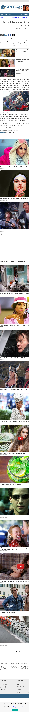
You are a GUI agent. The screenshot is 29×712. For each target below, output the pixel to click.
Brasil (18, 684)
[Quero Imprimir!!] (2, 35)
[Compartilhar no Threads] (13, 35)
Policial (20, 14)
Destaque (13, 132)
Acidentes (19, 683)
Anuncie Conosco (4, 684)
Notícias (8, 14)
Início (2, 14)
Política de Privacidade (5, 687)
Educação (19, 689)
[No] (27, 707)
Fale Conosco (3, 683)
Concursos (19, 687)
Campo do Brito (8, 132)
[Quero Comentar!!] (5, 35)
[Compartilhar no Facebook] (9, 35)
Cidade (14, 14)
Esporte (18, 692)
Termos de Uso (3, 686)
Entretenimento (20, 691)
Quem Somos (3, 689)
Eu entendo (15, 709)
